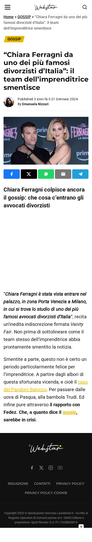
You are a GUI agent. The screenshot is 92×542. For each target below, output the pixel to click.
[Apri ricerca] (84, 7)
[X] (41, 467)
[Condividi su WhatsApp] (46, 174)
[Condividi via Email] (63, 174)
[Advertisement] (46, 249)
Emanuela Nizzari (35, 104)
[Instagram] (50, 467)
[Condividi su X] (29, 174)
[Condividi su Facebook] (12, 174)
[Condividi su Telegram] (80, 174)
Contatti (42, 483)
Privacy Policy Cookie (46, 493)
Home (9, 17)
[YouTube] (60, 467)
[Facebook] (31, 467)
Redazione (18, 483)
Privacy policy (70, 483)
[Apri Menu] (8, 7)
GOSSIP (24, 17)
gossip (69, 412)
